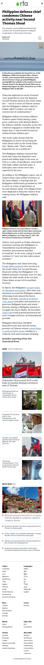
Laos (3, 574)
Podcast (26, 605)
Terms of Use (28, 640)
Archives (5, 616)
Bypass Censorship (8, 643)
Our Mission (28, 638)
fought (5, 266)
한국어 (26, 576)
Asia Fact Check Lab (8, 597)
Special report (7, 611)
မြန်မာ (25, 574)
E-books (5, 613)
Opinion (5, 608)
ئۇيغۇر (25, 587)
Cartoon (5, 605)
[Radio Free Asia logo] (22, 3)
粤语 (25, 571)
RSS (25, 624)
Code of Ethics (28, 648)
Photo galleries (7, 627)
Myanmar (5, 576)
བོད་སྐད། (26, 584)
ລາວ (25, 579)
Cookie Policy (28, 646)
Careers (26, 651)
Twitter (4, 640)
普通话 (26, 569)
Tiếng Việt (27, 589)
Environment (6, 594)
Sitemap (5, 646)
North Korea (6, 579)
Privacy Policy (28, 643)
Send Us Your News (8, 648)
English (26, 592)
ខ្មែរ (24, 582)
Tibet (4, 582)
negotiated (18, 266)
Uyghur (4, 584)
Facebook (5, 638)
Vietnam (5, 587)
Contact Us (27, 653)
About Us (27, 635)
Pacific (4, 589)
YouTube (5, 635)
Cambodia (5, 569)
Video (4, 624)
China (4, 571)
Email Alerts (28, 627)
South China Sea (7, 592)
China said (7, 312)
